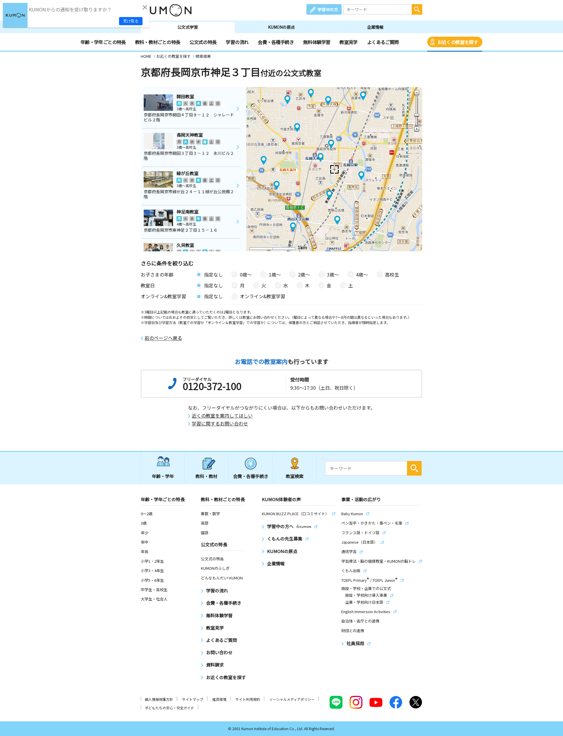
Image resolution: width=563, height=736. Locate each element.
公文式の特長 (202, 41)
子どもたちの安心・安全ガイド (169, 707)
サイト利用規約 (247, 699)
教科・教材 (207, 476)
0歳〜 (246, 274)
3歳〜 (333, 274)
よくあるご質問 (383, 41)
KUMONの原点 (281, 27)
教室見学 (348, 41)
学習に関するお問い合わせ (220, 423)
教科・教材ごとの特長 (157, 41)
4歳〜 (362, 274)
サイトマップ (192, 699)
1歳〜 (275, 274)
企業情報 (375, 27)
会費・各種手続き (276, 41)
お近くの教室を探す (457, 41)
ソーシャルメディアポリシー (292, 699)
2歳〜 (304, 274)
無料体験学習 (316, 41)
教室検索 (294, 476)
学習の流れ (237, 41)
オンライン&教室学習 (262, 296)
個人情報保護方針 (159, 699)
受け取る (130, 21)
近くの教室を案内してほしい (222, 416)
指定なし (213, 274)
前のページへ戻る (163, 338)
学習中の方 (328, 9)
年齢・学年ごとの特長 (103, 41)
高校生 (392, 274)
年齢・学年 (163, 476)
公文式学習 (187, 27)
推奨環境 (219, 699)
